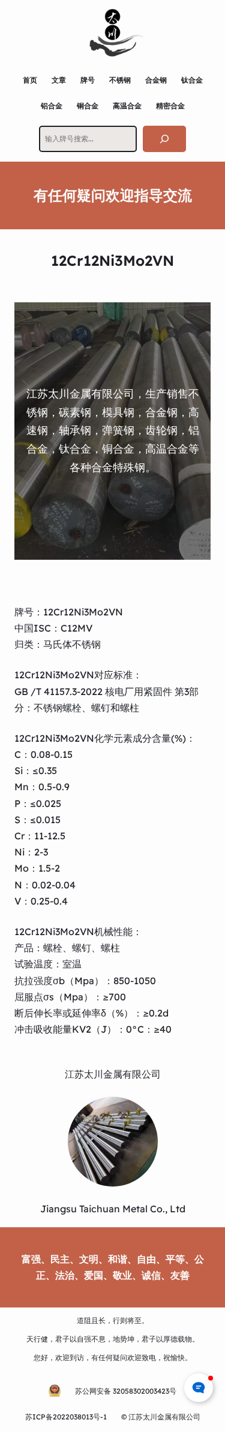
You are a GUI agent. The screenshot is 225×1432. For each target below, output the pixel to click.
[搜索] (164, 138)
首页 (30, 79)
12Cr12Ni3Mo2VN (83, 612)
